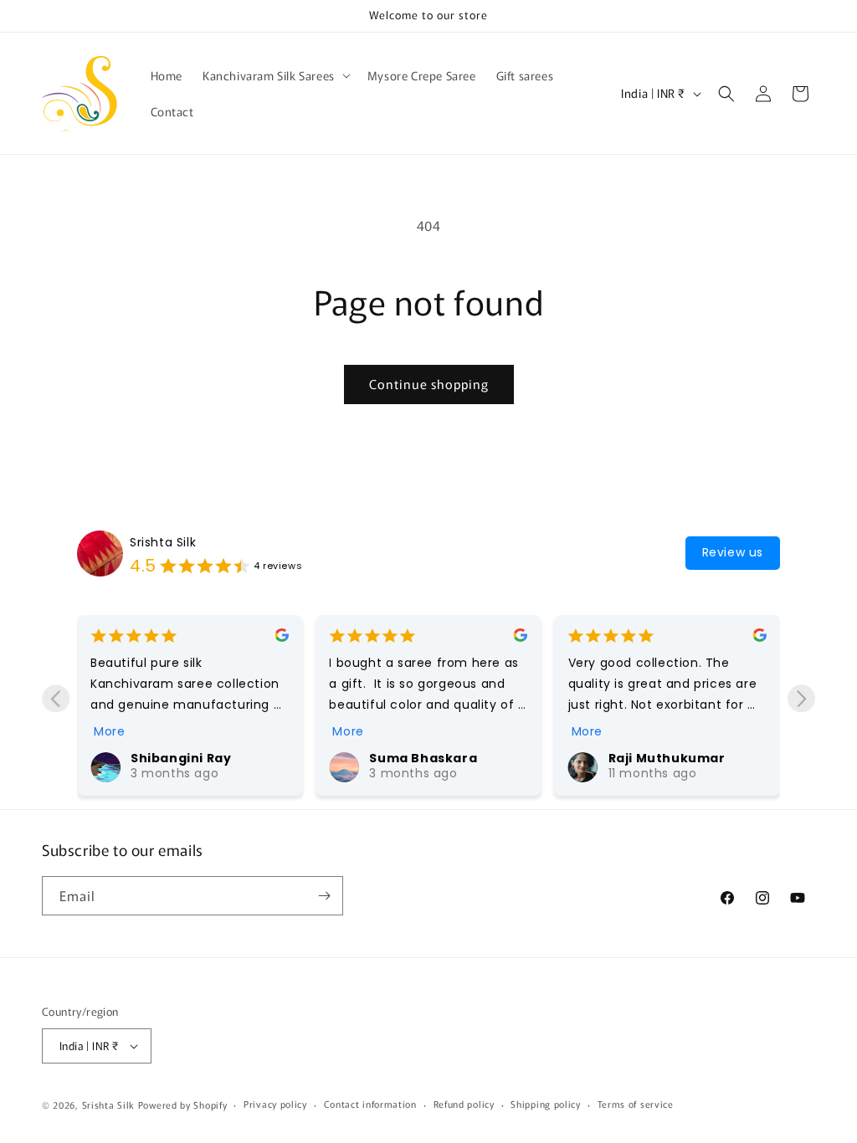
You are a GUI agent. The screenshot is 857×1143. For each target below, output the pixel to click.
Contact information (370, 1103)
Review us (732, 552)
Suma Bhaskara (423, 758)
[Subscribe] (323, 895)
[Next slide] (801, 698)
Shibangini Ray (181, 758)
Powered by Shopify (183, 1104)
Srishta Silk (163, 542)
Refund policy (464, 1103)
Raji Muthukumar (667, 758)
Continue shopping (429, 383)
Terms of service (636, 1103)
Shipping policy (546, 1103)
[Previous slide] (55, 698)
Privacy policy (275, 1103)
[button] (274, 75)
